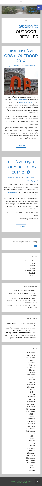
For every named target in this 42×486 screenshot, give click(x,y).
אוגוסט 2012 (31, 463)
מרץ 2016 (32, 382)
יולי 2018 (32, 360)
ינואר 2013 (32, 451)
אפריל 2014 (31, 419)
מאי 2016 (32, 380)
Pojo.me (18, 481)
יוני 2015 (32, 392)
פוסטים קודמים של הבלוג (27, 102)
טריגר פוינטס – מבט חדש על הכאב (17, 328)
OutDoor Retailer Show (19, 100)
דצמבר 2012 (31, 453)
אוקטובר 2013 (30, 429)
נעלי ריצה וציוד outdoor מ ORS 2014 (21, 55)
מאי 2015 (32, 394)
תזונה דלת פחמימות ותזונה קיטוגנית (23, 298)
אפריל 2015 (31, 397)
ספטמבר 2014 (30, 411)
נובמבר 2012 (31, 455)
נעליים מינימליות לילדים (27, 271)
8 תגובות (16, 66)
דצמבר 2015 (31, 387)
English (32, 273)
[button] (39, 7)
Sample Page (30, 261)
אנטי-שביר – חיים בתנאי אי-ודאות (24, 291)
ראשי (37, 21)
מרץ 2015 (32, 399)
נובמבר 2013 (31, 426)
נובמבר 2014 (31, 407)
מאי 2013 (32, 441)
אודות (33, 263)
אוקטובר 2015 (30, 389)
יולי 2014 (32, 414)
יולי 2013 (32, 436)
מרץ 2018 (32, 365)
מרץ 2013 (32, 446)
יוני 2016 (32, 377)
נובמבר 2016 (31, 375)
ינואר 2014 (31, 424)
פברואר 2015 (31, 402)
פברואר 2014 (31, 421)
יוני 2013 (32, 438)
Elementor (24, 482)
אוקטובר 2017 (30, 367)
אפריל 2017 (31, 372)
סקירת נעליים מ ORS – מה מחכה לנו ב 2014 (21, 167)
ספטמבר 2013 (30, 431)
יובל (34, 330)
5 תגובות (17, 177)
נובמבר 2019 (31, 355)
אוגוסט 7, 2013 (30, 177)
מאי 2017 (32, 370)
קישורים (32, 268)
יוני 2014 (32, 416)
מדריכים (32, 266)
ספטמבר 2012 (30, 460)
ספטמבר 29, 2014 (30, 66)
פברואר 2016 (31, 385)
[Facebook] (35, 246)
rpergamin (10, 66)
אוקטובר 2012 (30, 458)
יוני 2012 (32, 468)
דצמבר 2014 (31, 404)
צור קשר (32, 275)
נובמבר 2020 (31, 353)
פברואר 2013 (31, 448)
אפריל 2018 (31, 363)
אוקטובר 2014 (30, 409)
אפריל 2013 (31, 443)
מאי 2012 (32, 470)
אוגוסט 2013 (31, 433)
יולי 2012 (32, 465)
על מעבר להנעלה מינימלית (21, 330)
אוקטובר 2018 (30, 358)
